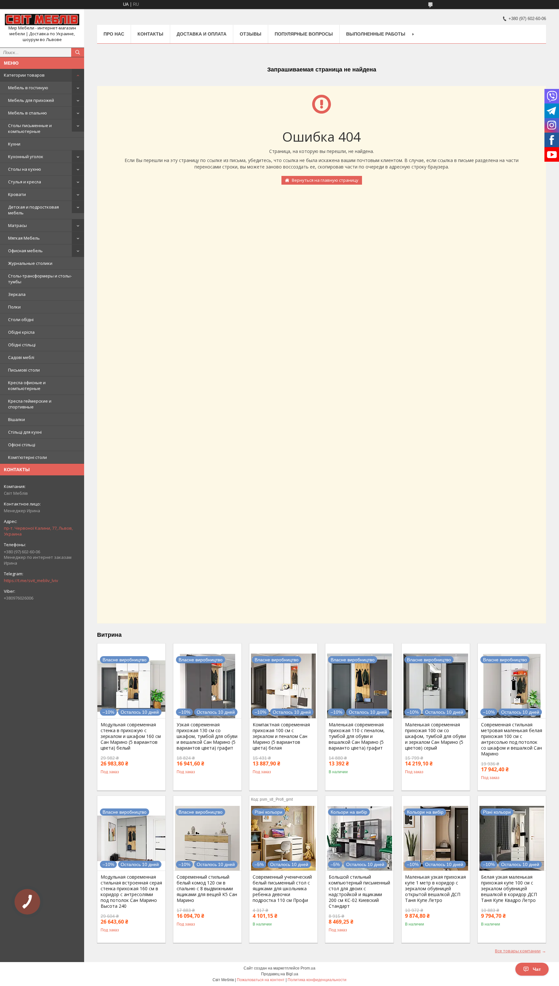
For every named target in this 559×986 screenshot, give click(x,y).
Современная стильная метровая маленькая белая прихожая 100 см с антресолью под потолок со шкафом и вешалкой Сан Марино (511, 739)
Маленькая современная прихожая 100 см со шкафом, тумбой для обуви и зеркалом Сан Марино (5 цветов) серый (435, 736)
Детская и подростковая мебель (33, 210)
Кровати (17, 194)
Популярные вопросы (304, 34)
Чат (537, 969)
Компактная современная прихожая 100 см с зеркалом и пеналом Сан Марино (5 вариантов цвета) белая (281, 736)
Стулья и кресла (24, 182)
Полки (14, 307)
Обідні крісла (21, 332)
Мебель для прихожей (31, 100)
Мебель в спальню (27, 113)
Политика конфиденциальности (317, 980)
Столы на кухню (24, 169)
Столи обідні (21, 319)
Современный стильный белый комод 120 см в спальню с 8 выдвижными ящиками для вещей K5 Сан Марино (207, 888)
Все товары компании (518, 951)
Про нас (114, 34)
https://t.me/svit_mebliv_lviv (31, 580)
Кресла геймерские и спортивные (29, 404)
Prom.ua (308, 968)
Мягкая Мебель (24, 238)
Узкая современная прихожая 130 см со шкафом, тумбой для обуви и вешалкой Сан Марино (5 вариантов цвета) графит (207, 736)
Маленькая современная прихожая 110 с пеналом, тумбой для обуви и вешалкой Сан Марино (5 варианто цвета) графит (357, 736)
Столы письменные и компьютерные (30, 128)
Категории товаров (24, 75)
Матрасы (17, 225)
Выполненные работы (375, 34)
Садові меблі (21, 357)
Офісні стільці (21, 445)
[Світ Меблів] (42, 19)
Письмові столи (24, 370)
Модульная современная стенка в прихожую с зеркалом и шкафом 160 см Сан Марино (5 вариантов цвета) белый (131, 736)
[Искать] (77, 52)
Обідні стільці (22, 345)
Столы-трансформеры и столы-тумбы (40, 279)
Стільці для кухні (25, 432)
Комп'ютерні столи (27, 457)
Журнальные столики (30, 263)
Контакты (150, 34)
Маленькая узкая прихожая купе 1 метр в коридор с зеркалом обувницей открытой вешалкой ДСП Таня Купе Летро (435, 888)
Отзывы (250, 34)
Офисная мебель (25, 251)
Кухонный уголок (25, 156)
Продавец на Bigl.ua (279, 974)
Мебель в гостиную (28, 88)
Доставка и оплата (201, 34)
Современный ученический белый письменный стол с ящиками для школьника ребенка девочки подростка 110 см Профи (282, 888)
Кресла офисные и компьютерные (27, 385)
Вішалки (16, 419)
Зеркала (17, 294)
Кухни (14, 144)
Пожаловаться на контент (261, 980)
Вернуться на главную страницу (325, 180)
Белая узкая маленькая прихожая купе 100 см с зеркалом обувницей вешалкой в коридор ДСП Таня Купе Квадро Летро (509, 888)
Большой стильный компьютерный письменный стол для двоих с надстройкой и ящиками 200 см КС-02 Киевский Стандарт (359, 891)
